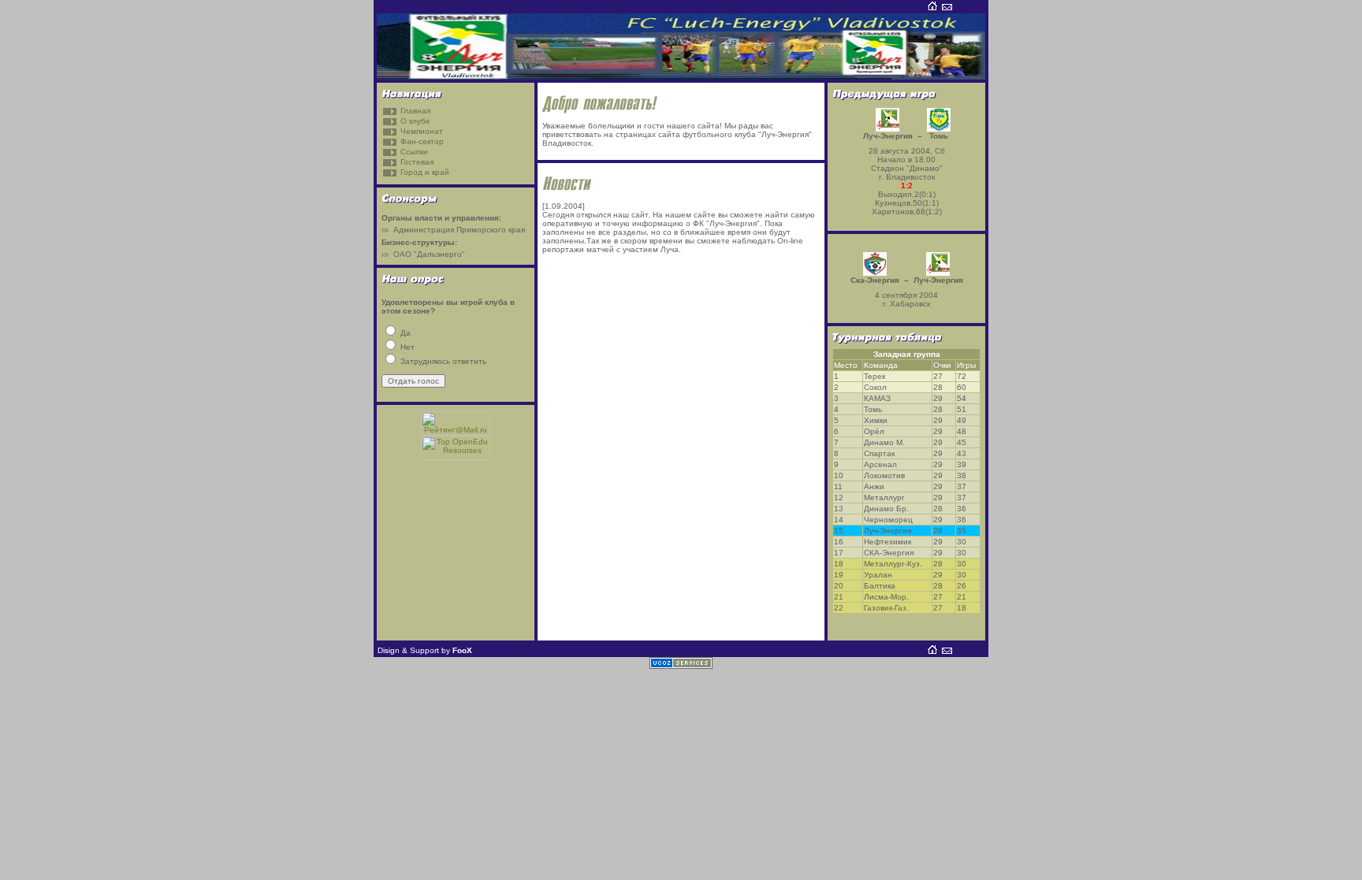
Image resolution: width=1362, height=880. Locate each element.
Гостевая (417, 162)
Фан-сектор (422, 141)
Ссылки (414, 151)
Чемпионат (421, 131)
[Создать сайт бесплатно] (681, 666)
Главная (415, 110)
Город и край (424, 172)
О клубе (415, 121)
